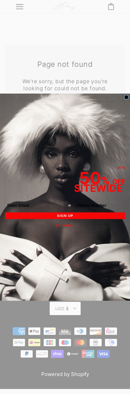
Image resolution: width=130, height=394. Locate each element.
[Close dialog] (126, 97)
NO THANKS (65, 225)
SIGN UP (65, 216)
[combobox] (71, 205)
